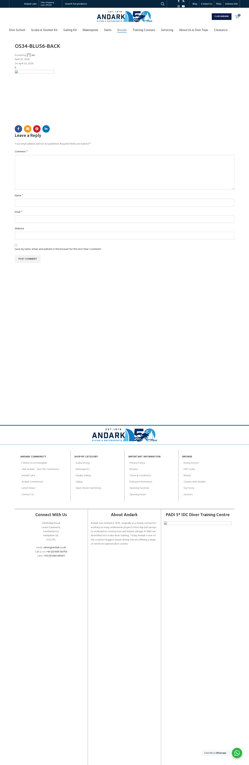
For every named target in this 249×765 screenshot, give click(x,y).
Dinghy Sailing (83, 475)
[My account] (208, 16)
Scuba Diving (83, 463)
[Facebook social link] (18, 129)
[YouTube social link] (183, 6)
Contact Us (28, 494)
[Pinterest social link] (37, 129)
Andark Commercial (32, 482)
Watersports (82, 469)
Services (188, 494)
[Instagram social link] (178, 6)
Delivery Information (141, 482)
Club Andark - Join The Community (40, 469)
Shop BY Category (86, 457)
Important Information (144, 457)
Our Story (189, 488)
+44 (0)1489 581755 (56, 552)
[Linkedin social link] (46, 129)
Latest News (28, 488)
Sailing (79, 482)
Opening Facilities (139, 488)
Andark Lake (28, 475)
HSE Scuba (189, 469)
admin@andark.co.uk (54, 547)
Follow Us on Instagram (34, 463)
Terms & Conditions (140, 475)
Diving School (191, 463)
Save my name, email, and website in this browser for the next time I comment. (58, 249)
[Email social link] (27, 129)
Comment (21, 152)
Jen (33, 55)
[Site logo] (124, 16)
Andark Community (33, 457)
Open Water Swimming (88, 488)
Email (18, 212)
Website (19, 229)
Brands (187, 475)
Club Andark (221, 16)
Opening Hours (138, 494)
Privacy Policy (137, 463)
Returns (134, 469)
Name (19, 196)
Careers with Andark (195, 482)
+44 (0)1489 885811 (54, 556)
